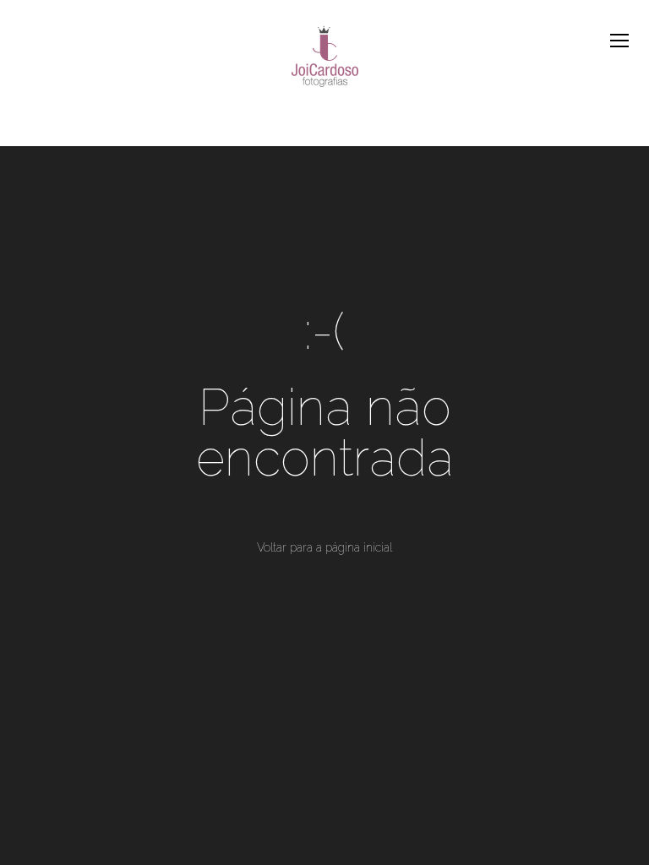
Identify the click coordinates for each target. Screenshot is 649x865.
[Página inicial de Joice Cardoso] (324, 58)
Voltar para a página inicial (324, 547)
